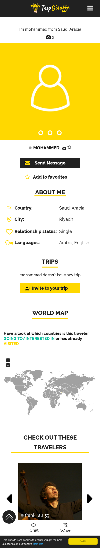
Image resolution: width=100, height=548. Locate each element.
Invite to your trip (50, 288)
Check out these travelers (50, 442)
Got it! (83, 541)
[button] (9, 496)
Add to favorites (50, 177)
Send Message (50, 162)
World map (50, 312)
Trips (50, 261)
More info (38, 544)
